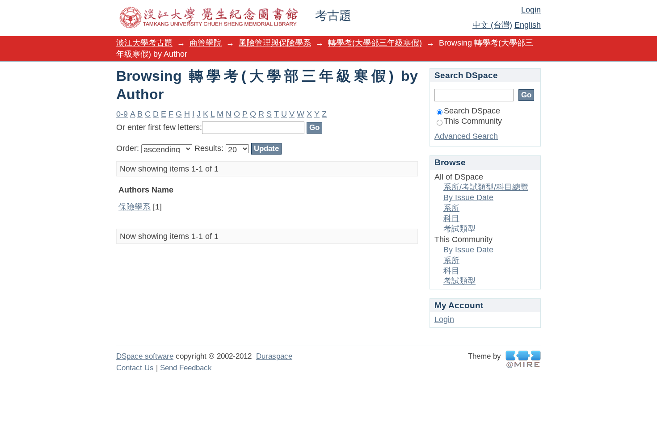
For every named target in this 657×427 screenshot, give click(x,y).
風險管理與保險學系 (275, 42)
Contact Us (135, 368)
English (527, 25)
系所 (451, 208)
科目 (451, 218)
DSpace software (144, 356)
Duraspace (274, 356)
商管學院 (206, 42)
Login (531, 9)
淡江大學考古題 (144, 42)
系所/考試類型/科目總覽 (485, 187)
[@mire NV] (523, 359)
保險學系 (134, 206)
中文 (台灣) (492, 25)
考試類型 (459, 228)
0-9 (122, 113)
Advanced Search (466, 136)
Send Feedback (186, 368)
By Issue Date (468, 197)
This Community (473, 121)
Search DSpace (472, 110)
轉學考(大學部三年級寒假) (375, 42)
